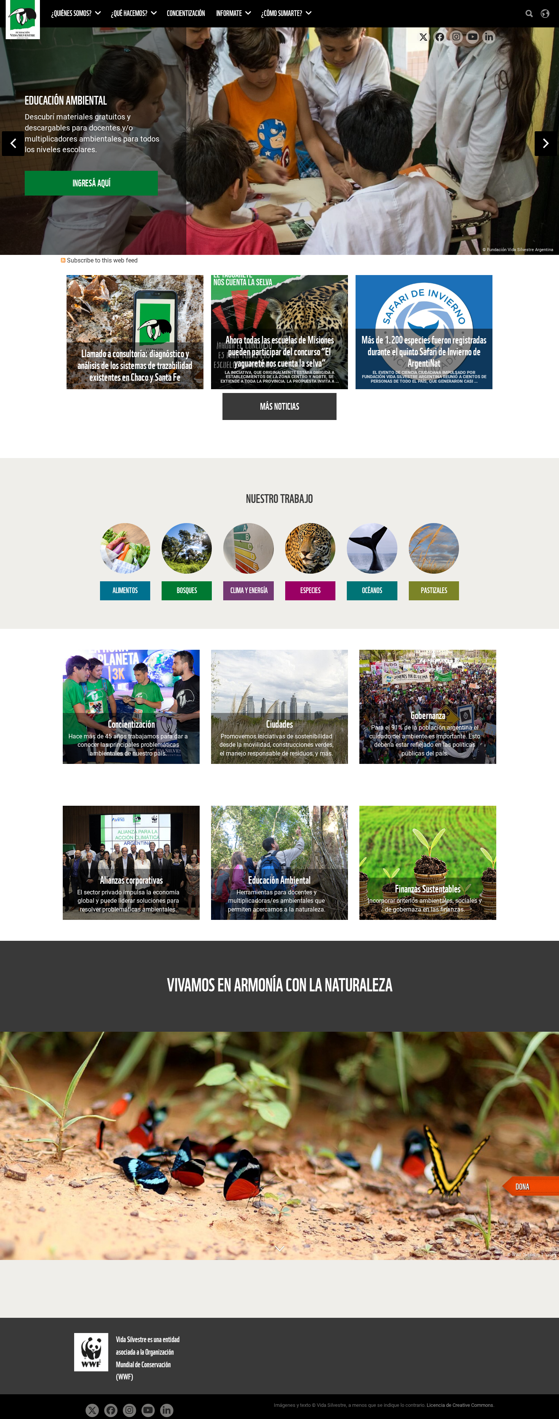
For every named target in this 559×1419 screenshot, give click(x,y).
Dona (522, 1186)
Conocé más (91, 177)
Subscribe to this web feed (102, 260)
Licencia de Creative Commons (460, 1405)
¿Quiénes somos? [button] (72, 13)
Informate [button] (229, 13)
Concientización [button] (186, 13)
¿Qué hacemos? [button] (130, 13)
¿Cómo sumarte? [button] (282, 13)
